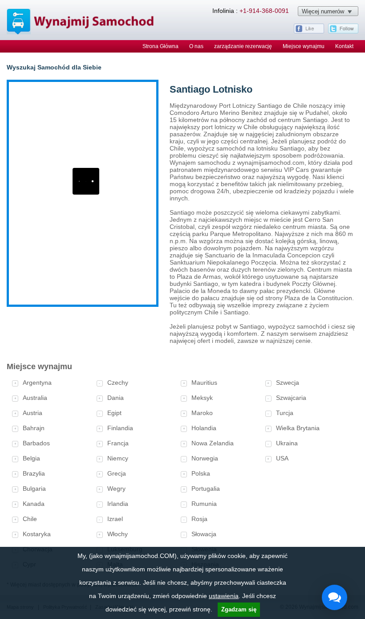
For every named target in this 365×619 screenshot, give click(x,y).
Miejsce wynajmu (303, 46)
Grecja (116, 473)
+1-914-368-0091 (264, 10)
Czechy (117, 382)
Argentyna (37, 382)
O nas (196, 46)
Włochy (117, 534)
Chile (30, 518)
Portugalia (205, 488)
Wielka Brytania (298, 428)
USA (282, 458)
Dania (115, 397)
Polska (200, 473)
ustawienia (224, 595)
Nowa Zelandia (212, 443)
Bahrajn (34, 428)
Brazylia (34, 473)
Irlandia (117, 503)
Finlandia (120, 428)
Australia (35, 397)
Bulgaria (34, 488)
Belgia (31, 458)
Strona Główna (160, 46)
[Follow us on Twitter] (343, 32)
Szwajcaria (291, 397)
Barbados (36, 443)
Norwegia (204, 458)
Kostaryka (37, 534)
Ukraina (287, 443)
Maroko (202, 412)
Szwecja (287, 382)
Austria (32, 412)
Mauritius (204, 382)
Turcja (284, 412)
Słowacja (203, 534)
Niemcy (117, 458)
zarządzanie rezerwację (243, 46)
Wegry (116, 488)
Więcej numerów (323, 11)
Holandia (203, 428)
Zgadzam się (238, 609)
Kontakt (344, 46)
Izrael (115, 518)
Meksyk (202, 397)
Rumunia (204, 503)
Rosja (199, 518)
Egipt (114, 412)
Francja (118, 443)
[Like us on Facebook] (309, 32)
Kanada (34, 503)
